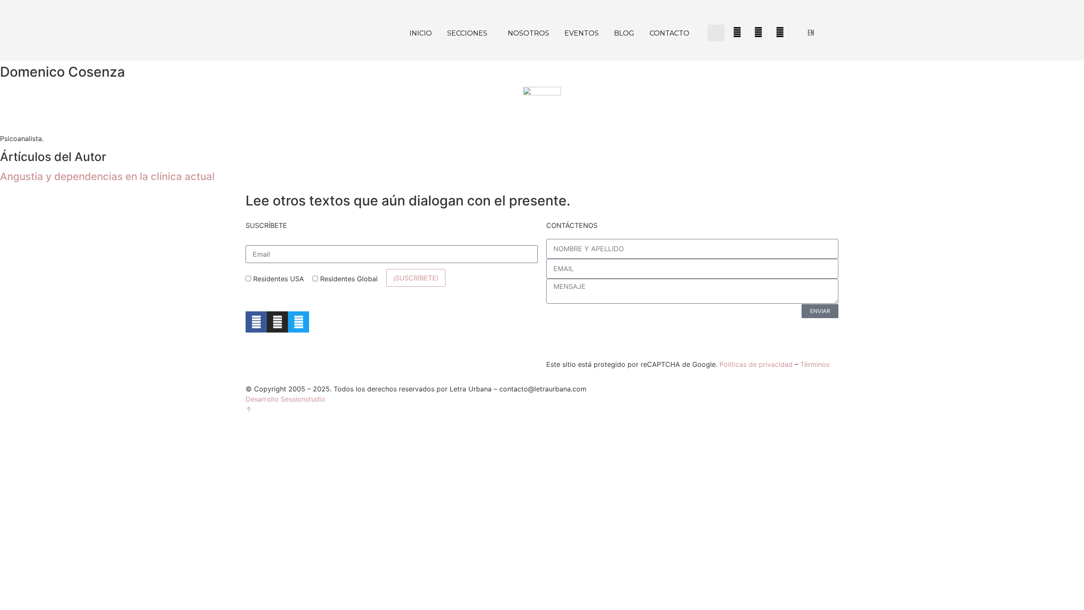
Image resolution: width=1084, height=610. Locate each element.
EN (810, 33)
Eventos (581, 33)
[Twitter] (298, 322)
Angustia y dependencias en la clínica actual (107, 176)
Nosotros (528, 33)
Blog (624, 33)
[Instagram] (277, 322)
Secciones (467, 33)
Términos (815, 364)
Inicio (420, 33)
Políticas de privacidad (756, 364)
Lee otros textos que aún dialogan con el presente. (408, 200)
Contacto (669, 33)
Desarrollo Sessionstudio (285, 399)
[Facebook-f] (256, 322)
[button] (716, 33)
